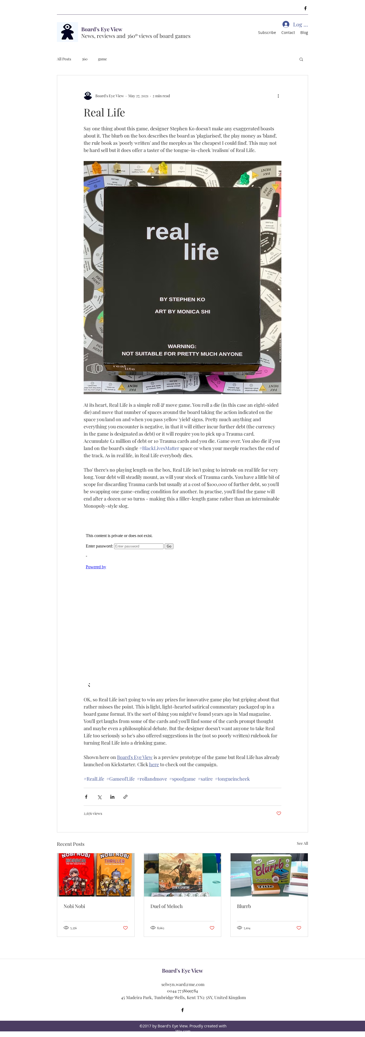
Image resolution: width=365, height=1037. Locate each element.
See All (302, 843)
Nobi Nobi (74, 906)
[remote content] (182, 603)
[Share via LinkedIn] (112, 796)
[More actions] (278, 95)
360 (84, 58)
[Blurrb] (269, 875)
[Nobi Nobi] (95, 875)
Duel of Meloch (166, 906)
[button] (301, 59)
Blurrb (244, 906)
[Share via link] (125, 796)
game (102, 58)
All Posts (64, 58)
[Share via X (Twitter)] (99, 796)
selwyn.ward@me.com (182, 984)
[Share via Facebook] (86, 796)
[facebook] (305, 8)
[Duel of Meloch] (182, 875)
